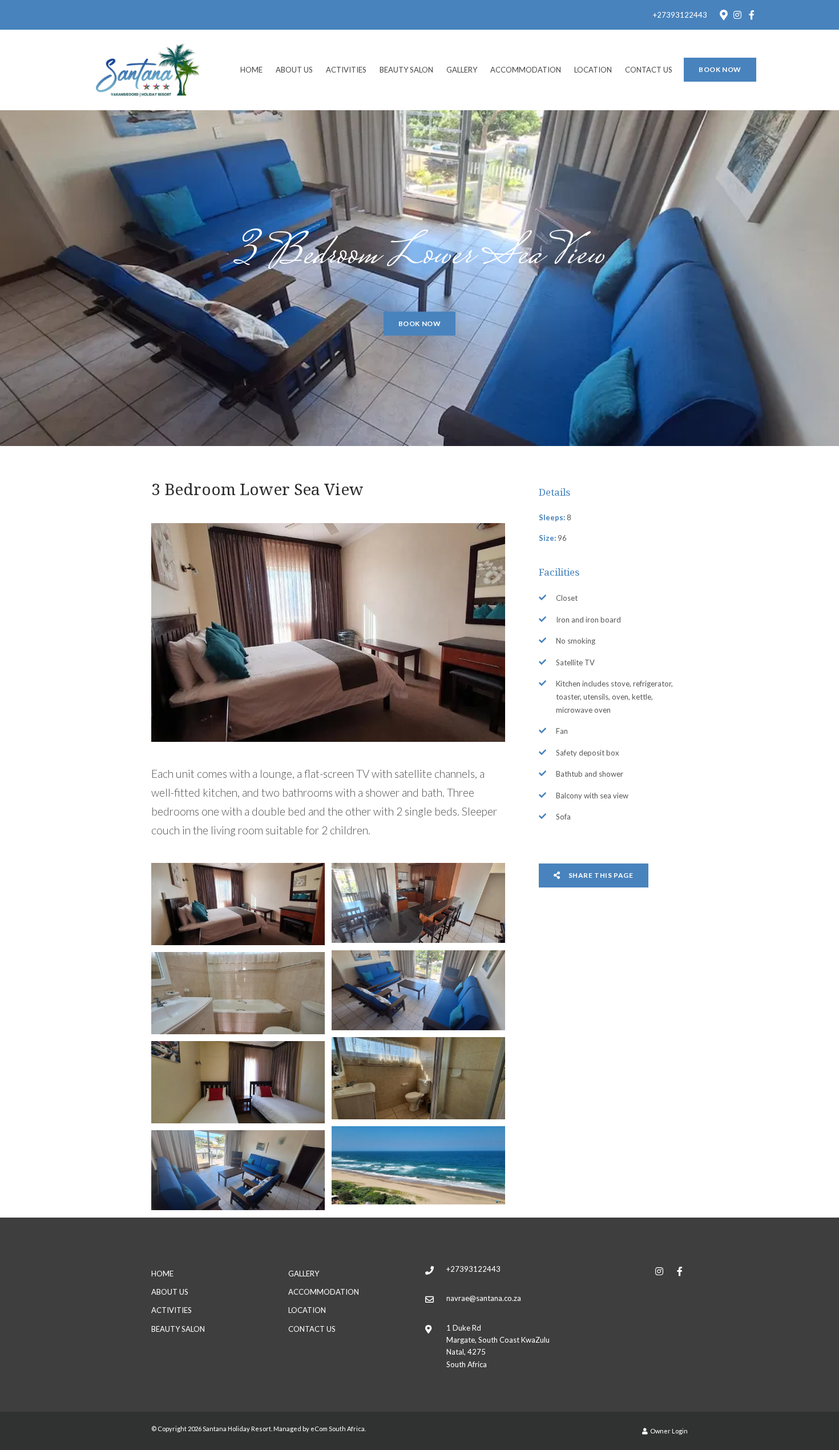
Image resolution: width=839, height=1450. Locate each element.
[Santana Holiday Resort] (148, 69)
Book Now (720, 69)
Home (251, 69)
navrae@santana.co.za (483, 1298)
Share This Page (600, 875)
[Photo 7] (418, 1165)
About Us (294, 69)
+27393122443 (680, 15)
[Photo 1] (238, 904)
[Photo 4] (238, 993)
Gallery (461, 69)
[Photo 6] (238, 1082)
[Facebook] (751, 14)
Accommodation (525, 69)
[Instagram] (737, 14)
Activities (346, 69)
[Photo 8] (238, 1170)
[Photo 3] (418, 990)
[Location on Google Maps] (723, 14)
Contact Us (648, 69)
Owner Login (668, 1431)
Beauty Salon (406, 69)
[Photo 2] (418, 903)
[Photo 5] (418, 1078)
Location (593, 69)
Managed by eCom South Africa (319, 1428)
